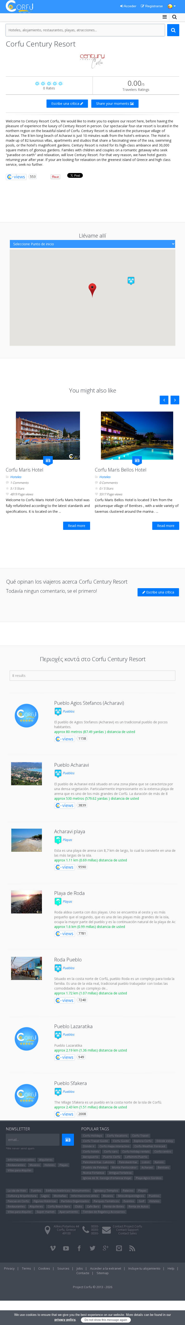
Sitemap (103, 1273)
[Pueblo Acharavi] (26, 773)
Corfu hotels (91, 1151)
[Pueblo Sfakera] (26, 1095)
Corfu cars (110, 1151)
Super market (45, 1211)
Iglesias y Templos (106, 1190)
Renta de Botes (114, 1206)
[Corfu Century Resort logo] (92, 60)
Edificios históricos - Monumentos (67, 1190)
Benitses (163, 1167)
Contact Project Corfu (127, 1226)
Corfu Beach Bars (59, 1206)
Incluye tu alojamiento (144, 1268)
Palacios (128, 1190)
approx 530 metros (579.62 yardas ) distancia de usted (96, 798)
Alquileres (45, 1159)
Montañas (60, 1196)
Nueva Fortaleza (93, 1172)
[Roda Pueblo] (26, 968)
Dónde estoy (165, 1141)
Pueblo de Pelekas (95, 1167)
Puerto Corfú (111, 1157)
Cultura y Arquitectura (22, 1196)
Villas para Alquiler (20, 1170)
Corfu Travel (140, 1135)
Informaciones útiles (21, 1159)
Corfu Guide (121, 1141)
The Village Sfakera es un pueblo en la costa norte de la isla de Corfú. (108, 1102)
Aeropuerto (90, 1157)
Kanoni (159, 1162)
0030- (95, 1226)
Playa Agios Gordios (148, 1178)
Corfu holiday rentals (135, 1151)
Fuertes (36, 1190)
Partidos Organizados (75, 1201)
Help (171, 1268)
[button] (131, 280)
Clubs (78, 1206)
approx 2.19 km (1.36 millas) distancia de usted (90, 1050)
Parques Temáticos (106, 1201)
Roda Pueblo (68, 959)
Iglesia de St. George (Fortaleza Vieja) (107, 1178)
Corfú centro (162, 1151)
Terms (26, 1268)
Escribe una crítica (65, 103)
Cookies (44, 1268)
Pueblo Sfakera (70, 1083)
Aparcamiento (68, 1211)
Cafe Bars (93, 1206)
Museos (35, 1165)
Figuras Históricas (45, 1201)
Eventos (129, 1201)
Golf (141, 1201)
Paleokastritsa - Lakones (98, 1162)
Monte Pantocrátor (124, 1167)
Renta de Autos (138, 1206)
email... (13, 1139)
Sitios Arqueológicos (131, 1196)
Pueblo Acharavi (71, 765)
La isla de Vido (17, 1190)
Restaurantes (16, 1165)
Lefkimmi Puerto (136, 1157)
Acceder (129, 6)
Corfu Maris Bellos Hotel (120, 469)
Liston (146, 1162)
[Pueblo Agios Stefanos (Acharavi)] (26, 715)
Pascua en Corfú (18, 1201)
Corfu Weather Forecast (149, 1146)
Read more (76, 525)
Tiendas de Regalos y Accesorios (104, 1211)
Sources (63, 1268)
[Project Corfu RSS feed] (132, 1248)
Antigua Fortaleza (120, 1172)
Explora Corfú (143, 1141)
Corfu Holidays (92, 1135)
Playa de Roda (69, 893)
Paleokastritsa (128, 1162)
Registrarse (153, 6)
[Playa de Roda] (26, 901)
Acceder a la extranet (105, 1268)
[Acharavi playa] (26, 840)
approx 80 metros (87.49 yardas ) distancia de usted (94, 731)
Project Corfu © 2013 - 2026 (92, 1287)
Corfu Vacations (117, 1135)
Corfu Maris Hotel (24, 469)
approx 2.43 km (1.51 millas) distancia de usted (90, 1107)
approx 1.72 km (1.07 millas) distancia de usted (90, 993)
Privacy (9, 1268)
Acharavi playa (69, 831)
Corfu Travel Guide (95, 1141)
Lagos (45, 1196)
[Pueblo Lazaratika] (26, 1039)
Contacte (82, 1273)
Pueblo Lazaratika (73, 1026)
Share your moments (113, 103)
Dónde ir (88, 1146)
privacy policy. (65, 1319)
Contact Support (127, 1230)
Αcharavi (147, 1167)
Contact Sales (127, 1233)
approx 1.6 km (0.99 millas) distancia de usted (89, 926)
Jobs (80, 1268)
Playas (67, 840)
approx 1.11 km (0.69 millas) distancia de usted (90, 860)
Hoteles (15, 477)
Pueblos (68, 711)
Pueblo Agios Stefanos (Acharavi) (89, 703)
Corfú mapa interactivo (114, 1146)
